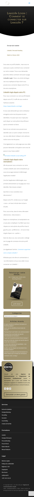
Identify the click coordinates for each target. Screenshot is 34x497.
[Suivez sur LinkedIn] (5, 389)
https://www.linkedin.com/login (12, 106)
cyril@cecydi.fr (5, 475)
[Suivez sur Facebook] (8, 389)
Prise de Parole (5, 443)
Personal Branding (17, 51)
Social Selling (5, 421)
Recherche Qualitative (7, 409)
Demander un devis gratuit (15, 394)
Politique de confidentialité (8, 463)
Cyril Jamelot (15, 46)
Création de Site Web (6, 423)
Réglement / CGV (6, 466)
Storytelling (4, 415)
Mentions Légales (6, 461)
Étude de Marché (5, 446)
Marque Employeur (6, 449)
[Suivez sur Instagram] (10, 389)
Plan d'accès (5, 472)
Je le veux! (17, 304)
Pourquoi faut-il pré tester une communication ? (17, 332)
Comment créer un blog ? (10, 355)
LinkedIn (9, 51)
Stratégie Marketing (6, 412)
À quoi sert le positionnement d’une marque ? (16, 338)
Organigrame (5, 469)
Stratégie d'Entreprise (7, 438)
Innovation (4, 418)
